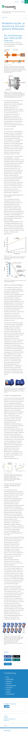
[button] (8, 656)
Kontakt (6, 717)
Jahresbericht (9, 687)
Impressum (6, 720)
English (17, 1)
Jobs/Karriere (9, 681)
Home (7, 677)
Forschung (8, 691)
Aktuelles (8, 689)
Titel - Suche (22, 1)
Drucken (7, 664)
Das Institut (8, 683)
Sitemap (6, 716)
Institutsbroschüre (10, 694)
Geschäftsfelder (9, 679)
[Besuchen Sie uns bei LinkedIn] (5, 706)
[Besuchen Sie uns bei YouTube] (8, 706)
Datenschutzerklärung (9, 719)
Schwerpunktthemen (11, 685)
